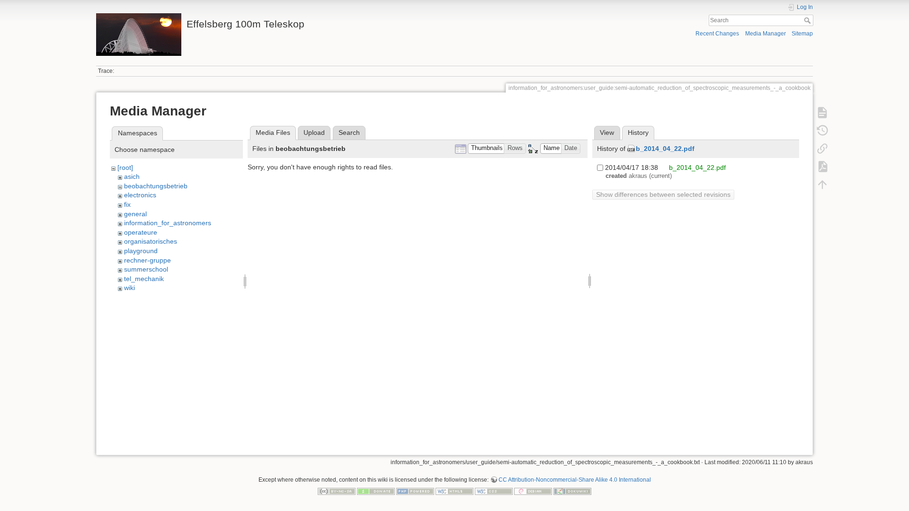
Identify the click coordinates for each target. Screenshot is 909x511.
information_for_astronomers (167, 223)
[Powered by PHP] (415, 490)
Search (808, 20)
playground (141, 251)
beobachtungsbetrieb (155, 186)
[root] (125, 167)
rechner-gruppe (147, 260)
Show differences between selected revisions (663, 194)
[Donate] (376, 490)
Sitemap (802, 33)
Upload (314, 132)
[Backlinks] (822, 149)
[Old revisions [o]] (822, 131)
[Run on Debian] (533, 490)
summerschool (146, 269)
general (135, 214)
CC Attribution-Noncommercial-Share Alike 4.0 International (575, 479)
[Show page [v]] (822, 113)
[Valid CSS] (494, 490)
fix (127, 204)
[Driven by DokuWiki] (572, 490)
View (607, 132)
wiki (129, 287)
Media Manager (765, 33)
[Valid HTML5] (454, 490)
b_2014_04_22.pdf (665, 148)
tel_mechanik (144, 278)
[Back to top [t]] (822, 185)
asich (132, 176)
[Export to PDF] (822, 167)
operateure (140, 232)
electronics (140, 195)
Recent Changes (717, 33)
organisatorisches (150, 241)
